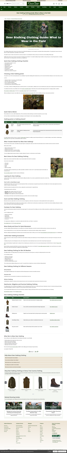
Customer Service (19, 423)
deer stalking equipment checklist (44, 246)
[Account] (59, 4)
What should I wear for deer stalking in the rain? (12, 362)
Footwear (21, 7)
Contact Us (17, 434)
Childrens (15, 7)
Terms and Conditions (19, 427)
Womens (9, 7)
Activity (38, 7)
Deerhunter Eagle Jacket (12, 389)
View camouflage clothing (8, 172)
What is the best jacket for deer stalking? (11, 357)
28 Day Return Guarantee (27, 0)
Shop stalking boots (7, 223)
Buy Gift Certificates (19, 425)
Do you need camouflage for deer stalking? (11, 360)
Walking (27, 7)
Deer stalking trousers (53, 306)
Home (6, 18)
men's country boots (17, 223)
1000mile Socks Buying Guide (32, 425)
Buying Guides (6, 427)
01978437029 (60, 0)
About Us (17, 428)
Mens (5, 7)
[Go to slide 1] (6, 382)
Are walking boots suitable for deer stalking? (12, 364)
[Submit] (23, 4)
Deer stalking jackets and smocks (55, 300)
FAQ (16, 441)
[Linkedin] (35, 351)
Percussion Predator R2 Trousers (40, 389)
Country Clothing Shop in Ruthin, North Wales (21, 436)
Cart (28, 428)
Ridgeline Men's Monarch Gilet (26, 389)
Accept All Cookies (62, 451)
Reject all (55, 451)
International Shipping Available (10, 0)
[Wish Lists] (56, 4)
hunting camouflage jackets (26, 88)
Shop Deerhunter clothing (8, 291)
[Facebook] (4, 3)
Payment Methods (19, 438)
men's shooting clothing (14, 346)
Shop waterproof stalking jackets (9, 90)
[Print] (32, 351)
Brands (55, 7)
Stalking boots (52, 313)
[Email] (30, 351)
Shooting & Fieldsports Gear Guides (16, 18)
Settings (50, 451)
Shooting (32, 7)
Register (29, 431)
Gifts (50, 7)
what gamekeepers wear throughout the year (48, 232)
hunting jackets (23, 137)
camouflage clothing (23, 90)
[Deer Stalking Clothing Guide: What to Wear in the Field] (33, 33)
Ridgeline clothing (19, 291)
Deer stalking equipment (54, 326)
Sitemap (5, 431)
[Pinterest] (9, 3)
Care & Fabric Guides (7, 428)
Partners (17, 431)
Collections (61, 7)
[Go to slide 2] (61, 382)
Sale (2, 9)
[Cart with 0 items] (61, 4)
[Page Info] (54, 4)
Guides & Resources (8, 423)
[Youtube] (7, 3)
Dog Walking (44, 7)
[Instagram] (6, 3)
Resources (9, 18)
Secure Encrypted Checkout (41, 0)
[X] (10, 3)
